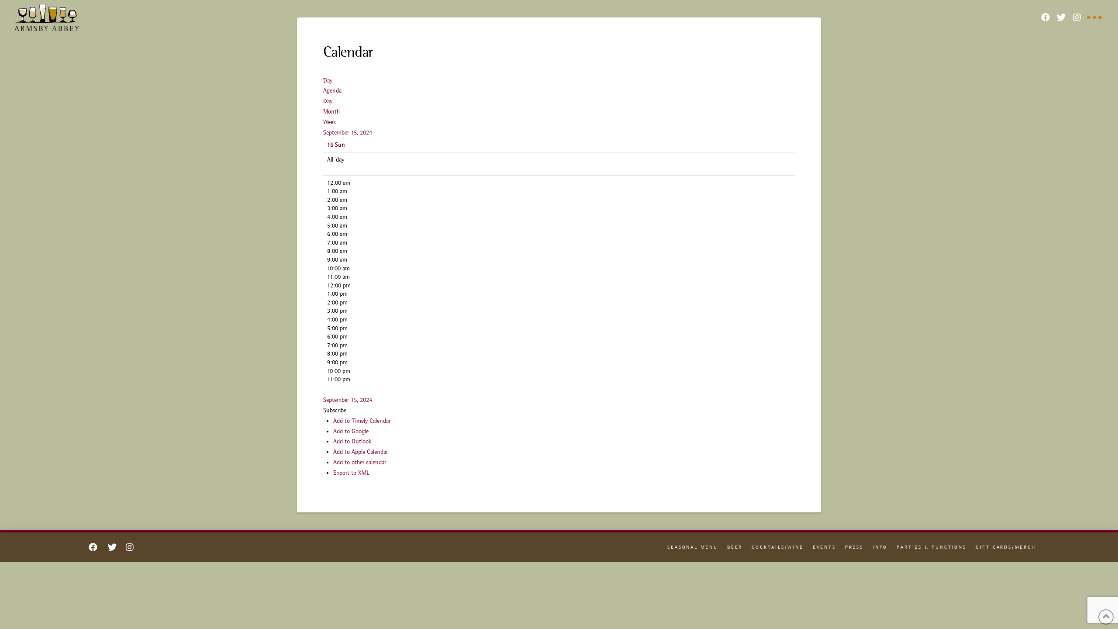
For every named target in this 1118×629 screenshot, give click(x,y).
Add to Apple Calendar (360, 451)
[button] (334, 410)
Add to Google (351, 431)
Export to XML (351, 472)
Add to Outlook (352, 441)
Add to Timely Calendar (361, 420)
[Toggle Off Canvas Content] (1094, 17)
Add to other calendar (359, 462)
